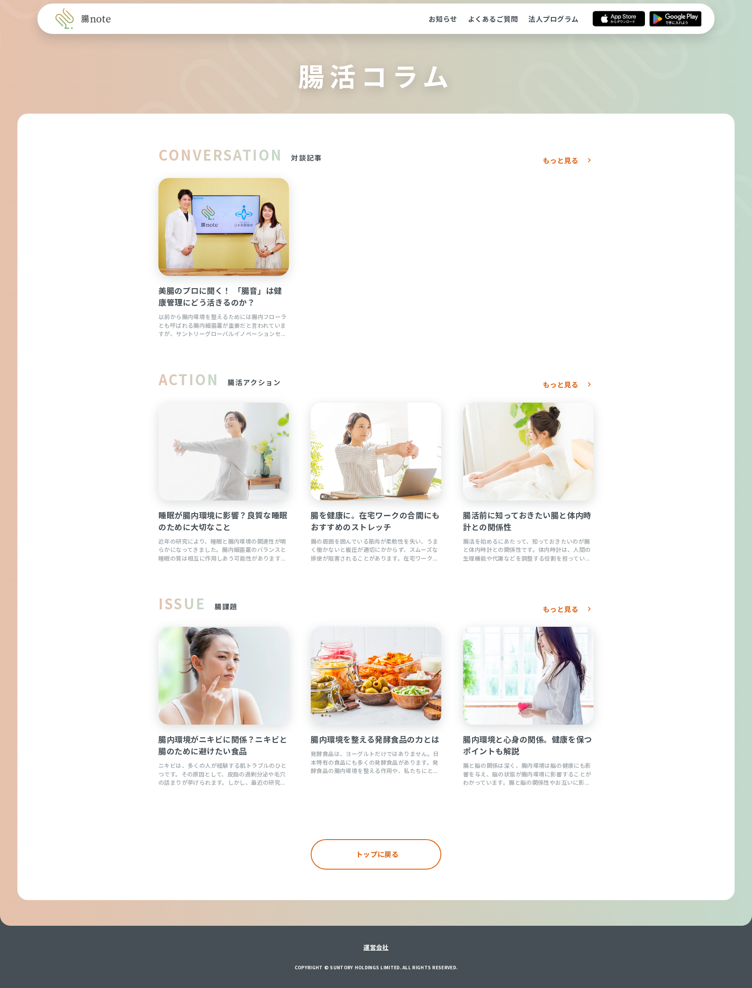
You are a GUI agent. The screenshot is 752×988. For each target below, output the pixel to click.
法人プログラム (553, 19)
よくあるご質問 (493, 19)
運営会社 (376, 947)
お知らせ (443, 19)
